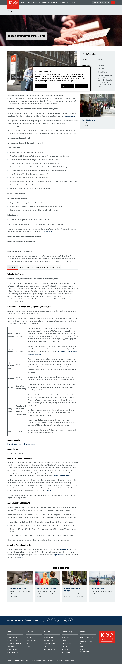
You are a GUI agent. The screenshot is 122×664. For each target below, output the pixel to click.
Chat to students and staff (46, 588)
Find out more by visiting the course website (21, 444)
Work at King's (70, 650)
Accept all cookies (81, 86)
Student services (52, 638)
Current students (34, 641)
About (73, 3)
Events (70, 641)
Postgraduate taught (15, 641)
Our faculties (64, 3)
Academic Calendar (52, 650)
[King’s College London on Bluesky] (70, 620)
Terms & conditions (13, 660)
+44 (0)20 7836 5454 (86, 637)
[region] (62, 78)
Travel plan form (50, 490)
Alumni (107, 2)
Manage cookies (69, 660)
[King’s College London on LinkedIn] (59, 620)
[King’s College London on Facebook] (42, 620)
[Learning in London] (102, 578)
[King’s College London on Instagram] (53, 620)
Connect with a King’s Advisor (72, 589)
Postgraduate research (15, 644)
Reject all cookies (67, 86)
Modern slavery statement (38, 660)
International (15, 647)
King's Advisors (58, 555)
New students (34, 638)
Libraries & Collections (52, 644)
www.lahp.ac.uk (70, 116)
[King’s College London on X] (48, 620)
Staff (101, 2)
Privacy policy (25, 660)
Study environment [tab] (38, 267)
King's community (70, 653)
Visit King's (70, 647)
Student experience (15, 653)
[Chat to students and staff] (47, 578)
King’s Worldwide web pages (61, 475)
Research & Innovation (50, 3)
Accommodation (52, 641)
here (21, 557)
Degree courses (15, 638)
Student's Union (70, 644)
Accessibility (59, 660)
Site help (50, 660)
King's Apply (64, 549)
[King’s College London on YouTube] (65, 620)
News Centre (70, 638)
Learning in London (98, 588)
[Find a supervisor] (97, 105)
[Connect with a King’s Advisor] (74, 578)
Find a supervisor (88, 120)
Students (95, 2)
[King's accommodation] (20, 578)
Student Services (34, 3)
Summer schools (15, 650)
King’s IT (52, 647)
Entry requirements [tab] (53, 267)
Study (24, 3)
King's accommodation (18, 588)
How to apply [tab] (12, 267)
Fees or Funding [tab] (25, 267)
